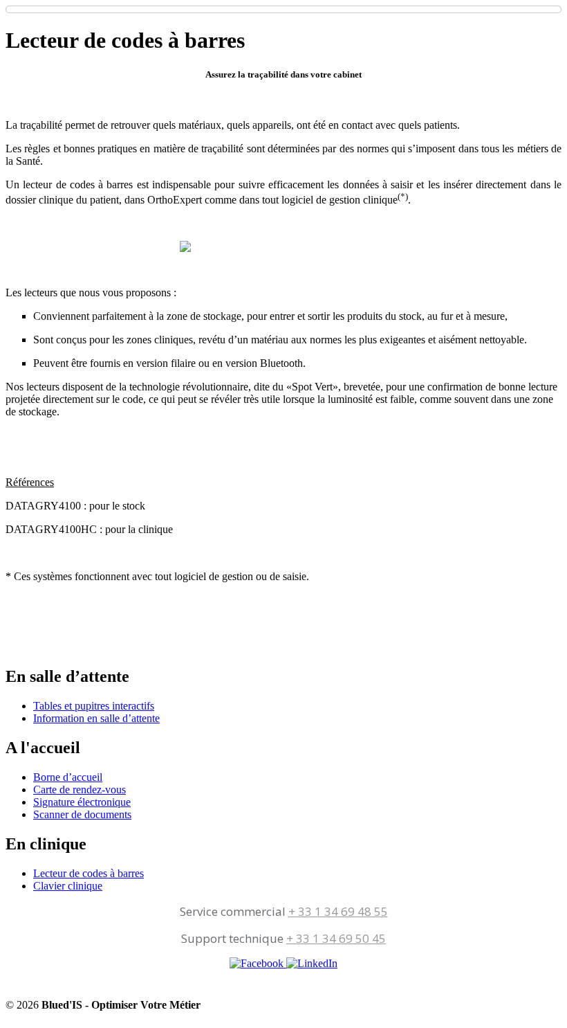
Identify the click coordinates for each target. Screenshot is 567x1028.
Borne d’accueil (67, 777)
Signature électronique (82, 802)
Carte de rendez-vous (79, 789)
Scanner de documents (82, 814)
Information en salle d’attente (96, 718)
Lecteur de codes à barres (88, 873)
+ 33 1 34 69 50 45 (336, 938)
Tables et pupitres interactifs (93, 706)
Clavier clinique (67, 886)
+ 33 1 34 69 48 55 (338, 911)
